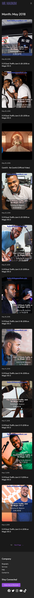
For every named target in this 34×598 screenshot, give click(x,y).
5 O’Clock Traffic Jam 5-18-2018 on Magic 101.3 (15, 322)
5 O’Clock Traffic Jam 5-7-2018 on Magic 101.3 (15, 478)
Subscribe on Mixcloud (11, 585)
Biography (5, 564)
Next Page (18, 545)
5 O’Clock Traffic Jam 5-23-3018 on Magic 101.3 (15, 218)
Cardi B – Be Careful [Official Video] (16, 168)
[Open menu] (31, 3)
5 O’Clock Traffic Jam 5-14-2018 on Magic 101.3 (15, 374)
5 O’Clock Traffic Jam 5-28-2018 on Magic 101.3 (16, 64)
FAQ (3, 570)
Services (4, 567)
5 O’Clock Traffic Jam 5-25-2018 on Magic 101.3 (16, 117)
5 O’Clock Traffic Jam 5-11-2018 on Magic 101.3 (15, 426)
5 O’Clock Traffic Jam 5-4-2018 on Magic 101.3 (15, 530)
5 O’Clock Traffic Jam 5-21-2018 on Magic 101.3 (15, 270)
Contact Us (5, 573)
